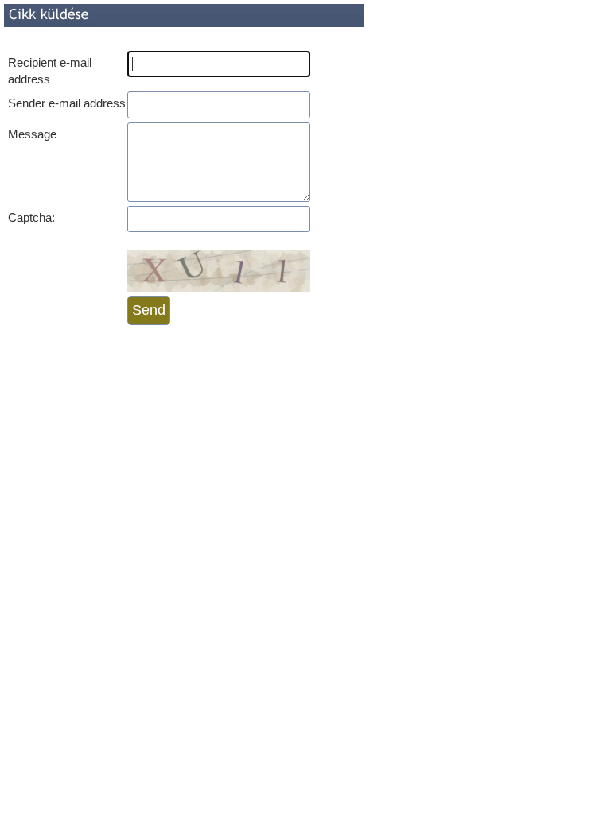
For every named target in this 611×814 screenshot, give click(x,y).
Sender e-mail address (67, 103)
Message (32, 134)
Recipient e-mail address (49, 71)
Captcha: (31, 217)
